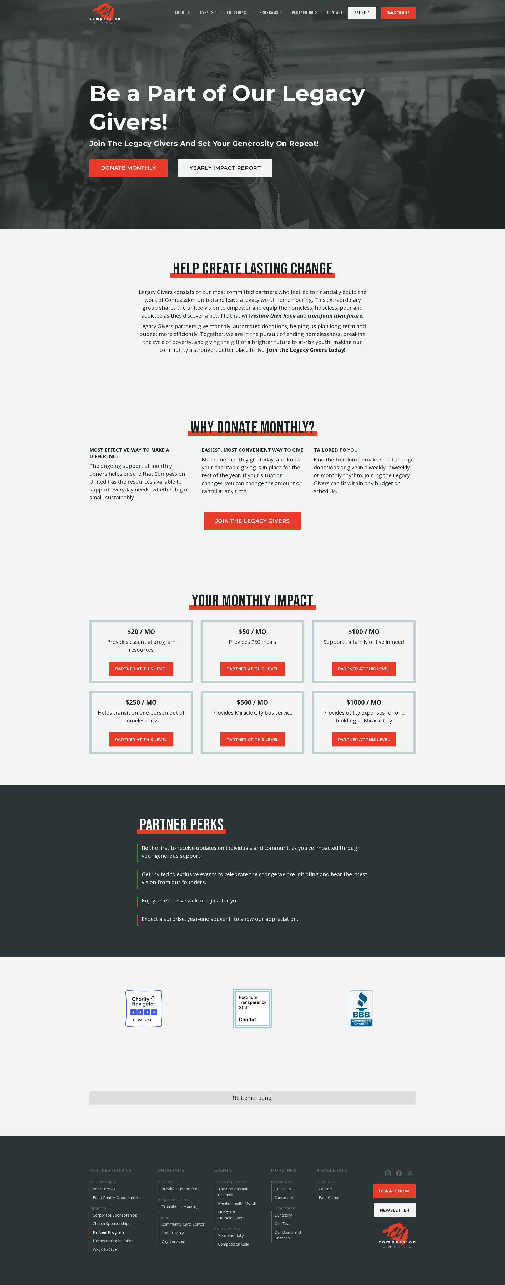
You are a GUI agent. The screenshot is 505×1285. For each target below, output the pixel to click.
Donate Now (394, 1190)
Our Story (283, 1215)
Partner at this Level (141, 668)
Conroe (325, 1188)
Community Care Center (183, 1224)
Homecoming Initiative (113, 1240)
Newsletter (394, 1210)
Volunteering (104, 1188)
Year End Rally (231, 1235)
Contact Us (284, 1197)
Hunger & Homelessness (231, 1215)
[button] (182, 13)
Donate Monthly (128, 168)
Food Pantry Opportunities (117, 1197)
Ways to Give (398, 13)
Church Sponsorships (111, 1223)
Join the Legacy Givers (252, 521)
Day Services (173, 1241)
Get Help (282, 1188)
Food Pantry (172, 1232)
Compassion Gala (233, 1244)
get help (362, 13)
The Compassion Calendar (233, 1191)
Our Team (283, 1223)
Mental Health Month (237, 1203)
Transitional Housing (180, 1206)
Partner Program (108, 1232)
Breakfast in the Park (180, 1188)
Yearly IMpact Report (225, 168)
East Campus (330, 1197)
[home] (104, 13)
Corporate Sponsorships (115, 1215)
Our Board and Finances (287, 1235)
